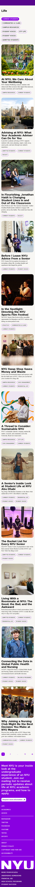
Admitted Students (8, 151)
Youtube (4, 829)
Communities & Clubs (19, 325)
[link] (32, 754)
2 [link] (10, 754)
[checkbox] (10, 19)
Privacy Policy (7, 846)
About (4, 843)
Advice (4, 813)
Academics (6, 810)
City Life (21, 439)
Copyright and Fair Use (11, 850)
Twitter (4, 822)
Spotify (4, 836)
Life (2, 806)
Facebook (5, 826)
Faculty (5, 154)
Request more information (12, 800)
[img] (17, 60)
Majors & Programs (24, 677)
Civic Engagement (24, 382)
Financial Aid (7, 878)
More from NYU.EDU (9, 872)
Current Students (24, 92)
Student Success (8, 884)
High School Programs (11, 881)
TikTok (4, 833)
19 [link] (25, 754)
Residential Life (23, 386)
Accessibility (7, 853)
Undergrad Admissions (11, 875)
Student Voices (23, 269)
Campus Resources (8, 92)
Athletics (5, 325)
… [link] (17, 754)
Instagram (5, 819)
